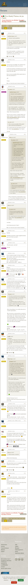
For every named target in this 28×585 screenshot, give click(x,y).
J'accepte (21, 580)
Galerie (2, 551)
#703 (25, 86)
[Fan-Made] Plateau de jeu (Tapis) (12, 17)
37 (8, 28)
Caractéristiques (5, 548)
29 (10, 26)
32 (18, 26)
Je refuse (14, 582)
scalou (2, 476)
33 (21, 26)
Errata (16, 551)
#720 (25, 491)
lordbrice (3, 233)
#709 (25, 265)
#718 (25, 460)
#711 (25, 291)
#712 (25, 333)
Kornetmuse (3, 294)
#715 (25, 420)
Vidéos (16, 546)
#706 (25, 230)
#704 (25, 134)
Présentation (4, 544)
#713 (25, 355)
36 (5, 28)
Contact (3, 566)
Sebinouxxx (3, 494)
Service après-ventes (6, 568)
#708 (25, 253)
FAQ (16, 544)
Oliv (2, 434)
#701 (25, 33)
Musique (17, 548)
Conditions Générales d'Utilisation (6, 561)
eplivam (3, 62)
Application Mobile (19, 553)
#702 (25, 59)
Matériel (3, 549)
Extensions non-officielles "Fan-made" (15, 20)
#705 (25, 202)
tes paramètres (15, 129)
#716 (25, 431)
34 (23, 26)
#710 (25, 278)
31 (15, 26)
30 (12, 26)
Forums (4, 20)
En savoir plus (13, 580)
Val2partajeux (10, 36)
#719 (25, 473)
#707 (25, 242)
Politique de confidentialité (4, 564)
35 (2, 28)
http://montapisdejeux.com (13, 117)
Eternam (3, 256)
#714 (25, 403)
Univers (3, 546)
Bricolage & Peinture (6, 21)
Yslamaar (3, 36)
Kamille (3, 89)
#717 (25, 449)
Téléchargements (19, 549)
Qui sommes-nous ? (6, 559)
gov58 (2, 268)
